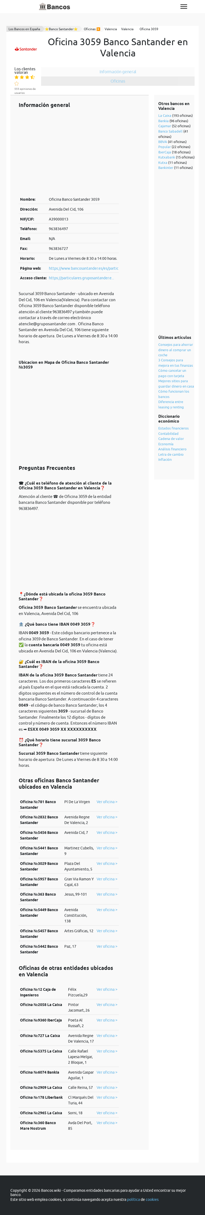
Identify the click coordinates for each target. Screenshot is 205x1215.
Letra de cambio (171, 454)
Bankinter (165, 167)
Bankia (163, 121)
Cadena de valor (171, 438)
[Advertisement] (69, 152)
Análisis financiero (172, 449)
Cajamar (164, 126)
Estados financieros (173, 428)
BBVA (162, 142)
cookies (152, 1199)
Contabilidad (168, 433)
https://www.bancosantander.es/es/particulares (89, 268)
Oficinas (118, 81)
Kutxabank (166, 157)
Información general (118, 71)
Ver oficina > (107, 802)
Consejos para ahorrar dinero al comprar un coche (175, 349)
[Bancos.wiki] (55, 7)
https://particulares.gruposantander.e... (81, 278)
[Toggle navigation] (183, 6)
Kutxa (162, 162)
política (133, 1199)
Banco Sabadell (170, 131)
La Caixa (164, 115)
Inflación (165, 459)
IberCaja (164, 152)
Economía (166, 444)
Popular (164, 147)
